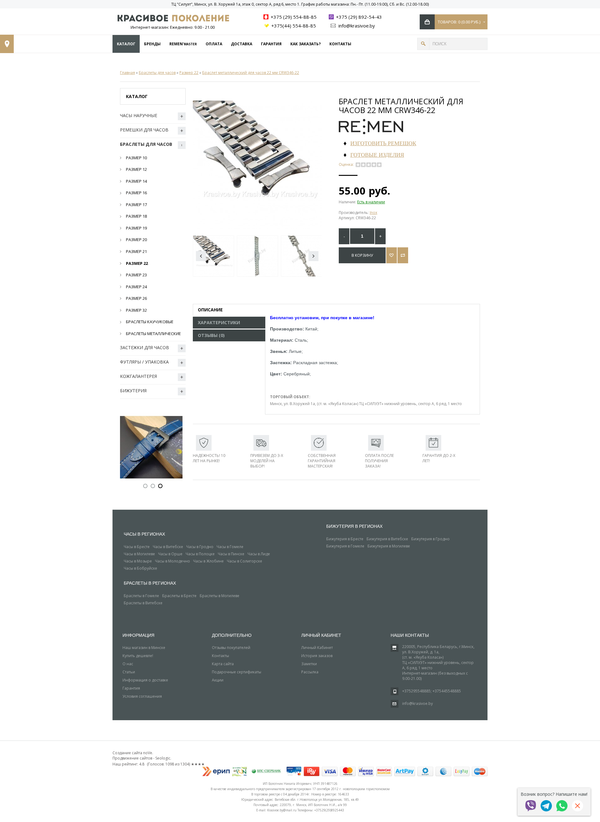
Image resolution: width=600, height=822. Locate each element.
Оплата (214, 44)
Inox (373, 212)
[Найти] (423, 44)
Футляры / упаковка (144, 362)
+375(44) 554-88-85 (293, 25)
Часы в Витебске (168, 546)
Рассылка (309, 672)
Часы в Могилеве (139, 554)
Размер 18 (136, 216)
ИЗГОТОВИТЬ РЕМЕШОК (383, 143)
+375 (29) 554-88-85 (293, 17)
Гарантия (271, 44)
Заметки (309, 663)
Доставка (241, 44)
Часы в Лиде (259, 554)
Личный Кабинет (317, 647)
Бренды (152, 44)
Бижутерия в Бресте (344, 539)
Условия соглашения (142, 696)
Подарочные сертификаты (236, 672)
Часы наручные (138, 115)
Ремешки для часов (144, 130)
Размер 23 (136, 275)
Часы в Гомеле (230, 546)
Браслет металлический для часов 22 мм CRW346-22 (250, 72)
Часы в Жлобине (208, 561)
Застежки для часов (144, 347)
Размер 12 (136, 169)
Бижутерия (133, 391)
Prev (201, 256)
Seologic (162, 758)
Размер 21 (136, 251)
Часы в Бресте (137, 546)
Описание (210, 310)
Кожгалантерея (138, 376)
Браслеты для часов (157, 72)
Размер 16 (136, 193)
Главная (127, 72)
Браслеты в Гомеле (141, 595)
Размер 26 (136, 298)
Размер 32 (136, 310)
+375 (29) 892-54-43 (358, 17)
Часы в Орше (170, 554)
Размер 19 (136, 228)
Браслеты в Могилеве (219, 595)
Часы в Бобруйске (140, 568)
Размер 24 (136, 287)
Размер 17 (136, 204)
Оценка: (347, 164)
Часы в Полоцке (200, 554)
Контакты (340, 44)
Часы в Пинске (231, 554)
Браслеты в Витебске (143, 603)
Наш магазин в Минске (143, 647)
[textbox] (458, 44)
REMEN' (183, 44)
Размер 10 (136, 158)
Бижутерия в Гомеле (345, 546)
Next (313, 256)
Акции (217, 680)
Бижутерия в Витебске (387, 539)
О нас (127, 663)
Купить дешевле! (137, 655)
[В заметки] (391, 255)
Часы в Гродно (199, 546)
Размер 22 (188, 72)
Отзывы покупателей (231, 647)
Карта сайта (223, 663)
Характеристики (219, 322)
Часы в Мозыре (138, 561)
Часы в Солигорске (244, 561)
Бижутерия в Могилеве (389, 546)
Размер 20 (136, 239)
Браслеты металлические (153, 333)
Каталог (126, 44)
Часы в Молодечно (172, 561)
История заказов (316, 655)
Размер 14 (136, 181)
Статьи (128, 672)
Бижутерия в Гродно (430, 539)
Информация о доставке (145, 680)
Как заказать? (305, 44)
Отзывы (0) (211, 335)
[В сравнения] (403, 255)
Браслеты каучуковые (149, 321)
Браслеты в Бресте (179, 595)
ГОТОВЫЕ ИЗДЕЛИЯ (377, 154)
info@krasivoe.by (356, 25)
